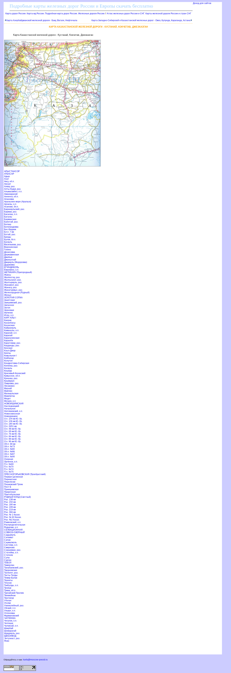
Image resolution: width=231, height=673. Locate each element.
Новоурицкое (11, 416)
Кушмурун (9, 381)
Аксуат (7, 184)
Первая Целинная (13, 477)
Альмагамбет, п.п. (13, 191)
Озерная (8, 459)
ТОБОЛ (7, 562)
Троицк (7, 588)
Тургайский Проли (14, 593)
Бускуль (8, 242)
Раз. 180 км (10, 504)
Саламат (8, 537)
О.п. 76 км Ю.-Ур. (12, 434)
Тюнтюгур (9, 598)
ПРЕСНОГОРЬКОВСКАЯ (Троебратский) (25, 474)
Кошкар (8, 371)
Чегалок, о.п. (10, 620)
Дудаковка (9, 264)
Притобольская (12, 494)
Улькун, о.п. (10, 610)
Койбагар (9, 358)
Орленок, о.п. (11, 461)
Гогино (7, 249)
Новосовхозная (12, 413)
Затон (7, 307)
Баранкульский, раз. (14, 209)
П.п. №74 (9, 469)
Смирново (9, 547)
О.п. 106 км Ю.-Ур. (13, 421)
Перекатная (10, 479)
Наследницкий (11, 406)
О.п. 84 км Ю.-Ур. (12, 436)
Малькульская (11, 393)
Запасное (9, 305)
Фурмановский (11, 615)
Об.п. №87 (9, 454)
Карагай (8, 335)
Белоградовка (11, 227)
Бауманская (10, 219)
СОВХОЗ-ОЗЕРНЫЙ (14, 532)
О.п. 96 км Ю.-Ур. (12, 441)
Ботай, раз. (10, 234)
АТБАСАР (9, 174)
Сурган (7, 560)
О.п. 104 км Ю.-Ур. (13, 418)
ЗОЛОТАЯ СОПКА (13, 297)
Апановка (9, 199)
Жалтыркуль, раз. (13, 282)
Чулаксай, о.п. (11, 625)
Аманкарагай (11, 194)
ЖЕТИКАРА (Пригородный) (18, 272)
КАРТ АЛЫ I (10, 317)
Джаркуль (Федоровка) (15, 262)
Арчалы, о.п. (10, 204)
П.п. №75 (9, 471)
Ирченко (8, 312)
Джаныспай (10, 259)
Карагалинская (11, 338)
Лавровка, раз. (11, 383)
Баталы (8, 216)
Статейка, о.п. (11, 552)
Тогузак (8, 583)
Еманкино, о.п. (11, 270)
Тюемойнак (10, 595)
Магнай (8, 388)
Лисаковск (9, 386)
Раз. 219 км (10, 509)
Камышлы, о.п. (11, 330)
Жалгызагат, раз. (12, 280)
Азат (6, 179)
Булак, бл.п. (10, 239)
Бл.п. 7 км (9, 232)
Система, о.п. (11, 545)
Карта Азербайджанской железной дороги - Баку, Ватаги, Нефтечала (41, 20)
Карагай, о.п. (10, 333)
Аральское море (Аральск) (17, 201)
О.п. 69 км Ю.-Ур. (12, 431)
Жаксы (7, 275)
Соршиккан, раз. (12, 550)
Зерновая (9, 310)
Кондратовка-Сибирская (16, 363)
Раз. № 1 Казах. (12, 514)
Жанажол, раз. (11, 285)
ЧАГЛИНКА (10, 618)
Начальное (10, 408)
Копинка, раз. (11, 365)
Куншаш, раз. (11, 378)
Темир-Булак (10, 578)
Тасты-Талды (11, 575)
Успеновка (9, 613)
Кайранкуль (10, 328)
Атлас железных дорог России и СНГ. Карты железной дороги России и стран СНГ (149, 13)
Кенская (8, 348)
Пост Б (7, 487)
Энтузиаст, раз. (12, 638)
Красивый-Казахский (14, 373)
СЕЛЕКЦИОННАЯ (13, 530)
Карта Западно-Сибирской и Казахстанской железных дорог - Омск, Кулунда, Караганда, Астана (140, 20)
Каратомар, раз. (12, 343)
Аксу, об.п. (9, 181)
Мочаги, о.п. (10, 401)
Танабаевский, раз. (14, 567)
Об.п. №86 (9, 451)
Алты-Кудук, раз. (12, 189)
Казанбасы (10, 323)
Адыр (7, 176)
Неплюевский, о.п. (13, 411)
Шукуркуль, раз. (12, 633)
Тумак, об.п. (10, 590)
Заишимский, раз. (13, 302)
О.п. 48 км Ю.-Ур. (12, 429)
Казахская (9, 325)
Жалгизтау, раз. (12, 277)
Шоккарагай (10, 631)
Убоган (7, 600)
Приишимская (11, 489)
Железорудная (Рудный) (17, 292)
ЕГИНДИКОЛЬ (11, 267)
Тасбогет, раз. (11, 572)
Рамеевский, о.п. (12, 522)
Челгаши (8, 623)
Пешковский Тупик (13, 484)
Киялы (7, 353)
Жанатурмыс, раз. (13, 290)
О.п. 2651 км (10, 426)
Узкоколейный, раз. (14, 605)
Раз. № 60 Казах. (12, 517)
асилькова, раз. (12, 244)
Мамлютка (9, 396)
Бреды (7, 237)
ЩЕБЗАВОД (10, 636)
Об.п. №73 (9, 446)
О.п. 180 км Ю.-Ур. (13, 424)
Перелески (9, 482)
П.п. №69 (9, 464)
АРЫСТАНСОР (12, 171)
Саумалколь (10, 542)
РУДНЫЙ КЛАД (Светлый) (17, 497)
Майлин (8, 391)
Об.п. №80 (9, 449)
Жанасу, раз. (10, 287)
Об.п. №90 (9, 456)
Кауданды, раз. (12, 345)
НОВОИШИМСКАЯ (13, 403)
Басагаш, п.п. (11, 214)
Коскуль (8, 368)
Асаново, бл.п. (11, 206)
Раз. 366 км (10, 512)
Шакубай (8, 628)
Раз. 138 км (10, 499)
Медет (7, 398)
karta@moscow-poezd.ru (35, 659)
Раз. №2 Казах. (12, 519)
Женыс (7, 295)
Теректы (8, 580)
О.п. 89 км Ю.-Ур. (12, 439)
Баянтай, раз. (11, 222)
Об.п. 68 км (9, 444)
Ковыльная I (10, 355)
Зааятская (9, 300)
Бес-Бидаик (10, 229)
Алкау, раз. (9, 186)
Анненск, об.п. (11, 196)
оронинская (11, 247)
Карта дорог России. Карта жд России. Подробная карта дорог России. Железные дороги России (54, 13)
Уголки (7, 603)
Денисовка (9, 252)
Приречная (10, 492)
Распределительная (14, 525)
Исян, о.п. (9, 315)
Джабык (8, 257)
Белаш (7, 224)
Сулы (7, 557)
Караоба (8, 340)
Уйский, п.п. (10, 608)
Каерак (7, 320)
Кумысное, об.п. (12, 376)
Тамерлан (9, 565)
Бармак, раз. (10, 211)
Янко (6, 641)
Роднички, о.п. (11, 527)
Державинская (11, 254)
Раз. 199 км (10, 507)
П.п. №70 (9, 466)
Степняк (8, 555)
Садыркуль (10, 535)
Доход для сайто (202, 3)
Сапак (7, 540)
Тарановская (10, 570)
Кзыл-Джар (10, 350)
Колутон (8, 360)
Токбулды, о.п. (11, 585)
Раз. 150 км (10, 502)
